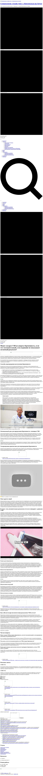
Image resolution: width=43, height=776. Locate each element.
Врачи (4, 150)
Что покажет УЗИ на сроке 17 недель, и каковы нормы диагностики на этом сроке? (20, 703)
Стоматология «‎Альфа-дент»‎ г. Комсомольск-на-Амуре (21, 4)
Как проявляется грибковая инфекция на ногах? (9, 726)
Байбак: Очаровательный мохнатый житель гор (11, 739)
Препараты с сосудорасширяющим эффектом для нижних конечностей (13, 722)
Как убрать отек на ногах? (5, 720)
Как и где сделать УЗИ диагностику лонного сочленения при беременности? (16, 458)
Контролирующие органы (9, 154)
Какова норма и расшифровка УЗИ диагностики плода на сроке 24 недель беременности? (21, 710)
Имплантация (7, 145)
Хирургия (6, 146)
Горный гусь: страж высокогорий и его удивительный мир (13, 737)
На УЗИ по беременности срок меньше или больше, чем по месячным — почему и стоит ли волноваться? (19, 728)
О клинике (4, 140)
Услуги (4, 141)
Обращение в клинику (9, 206)
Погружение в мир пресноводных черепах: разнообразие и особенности (15, 743)
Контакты (4, 156)
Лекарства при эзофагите (4, 724)
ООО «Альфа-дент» (4, 773)
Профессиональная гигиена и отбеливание (12, 148)
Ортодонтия (7, 143)
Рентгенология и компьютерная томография (12, 149)
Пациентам (5, 152)
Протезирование (8, 144)
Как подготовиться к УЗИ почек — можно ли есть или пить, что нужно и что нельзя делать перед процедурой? (22, 660)
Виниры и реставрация (9, 147)
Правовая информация (9, 207)
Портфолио (5, 155)
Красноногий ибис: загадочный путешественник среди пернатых (14, 735)
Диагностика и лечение (9, 142)
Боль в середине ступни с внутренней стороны (8, 730)
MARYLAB (16, 774)
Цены (4, 151)
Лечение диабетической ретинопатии (9, 741)
